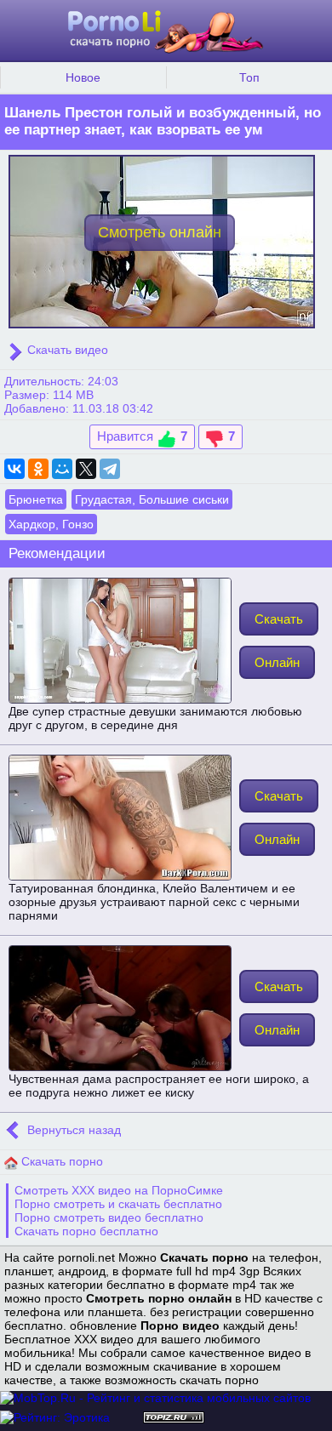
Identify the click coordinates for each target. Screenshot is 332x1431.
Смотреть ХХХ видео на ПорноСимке (118, 1190)
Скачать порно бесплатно (86, 1231)
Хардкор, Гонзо (51, 524)
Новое (83, 77)
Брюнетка (36, 499)
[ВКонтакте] (14, 469)
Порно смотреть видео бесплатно (108, 1217)
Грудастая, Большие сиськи (152, 499)
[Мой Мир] (62, 469)
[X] (86, 469)
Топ (249, 77)
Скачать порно (60, 1161)
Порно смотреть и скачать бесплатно (118, 1204)
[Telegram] (110, 469)
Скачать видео (66, 349)
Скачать (279, 619)
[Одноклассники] (38, 469)
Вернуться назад (72, 1130)
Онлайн (277, 662)
